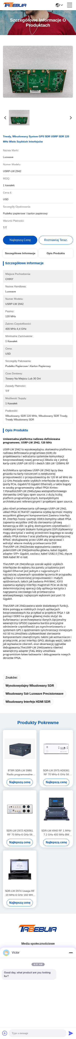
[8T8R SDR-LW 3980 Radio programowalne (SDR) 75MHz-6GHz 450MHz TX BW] (19, 748)
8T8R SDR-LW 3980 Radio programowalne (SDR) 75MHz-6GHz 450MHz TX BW (20, 772)
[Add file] (4, 1033)
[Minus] (71, 952)
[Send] (71, 1033)
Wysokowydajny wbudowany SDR (30, 685)
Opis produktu (56, 253)
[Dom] (38, 932)
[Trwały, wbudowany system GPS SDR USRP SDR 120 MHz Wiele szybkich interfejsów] (38, 71)
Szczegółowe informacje (20, 253)
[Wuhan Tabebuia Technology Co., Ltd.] (15, 5)
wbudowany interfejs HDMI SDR (28, 701)
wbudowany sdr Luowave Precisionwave (34, 693)
